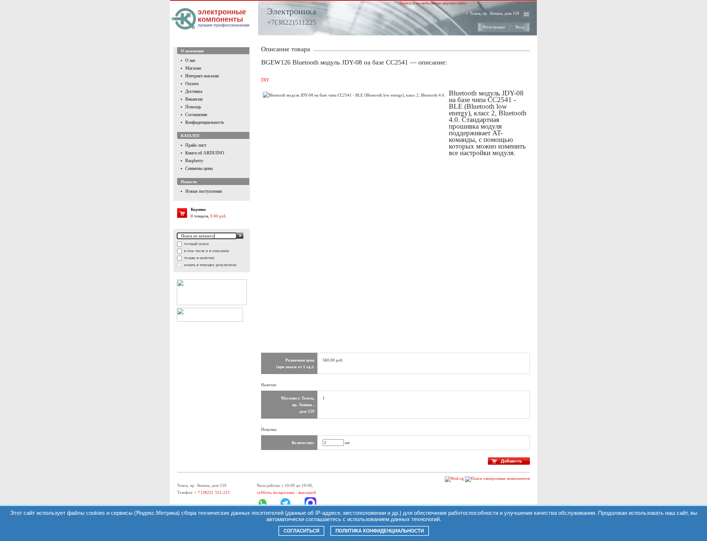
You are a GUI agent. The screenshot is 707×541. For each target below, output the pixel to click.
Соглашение (196, 114)
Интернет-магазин (202, 75)
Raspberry (194, 160)
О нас (190, 60)
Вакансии (194, 99)
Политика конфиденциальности (379, 531)
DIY (265, 80)
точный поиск (196, 243)
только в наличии (198, 257)
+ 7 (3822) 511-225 (212, 492)
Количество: (303, 442)
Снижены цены (199, 168)
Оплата (191, 83)
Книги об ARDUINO (204, 153)
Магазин (193, 68)
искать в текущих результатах (210, 264)
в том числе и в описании (206, 250)
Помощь (193, 106)
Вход (520, 27)
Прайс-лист (195, 145)
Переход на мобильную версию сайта (433, 3)
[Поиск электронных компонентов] (497, 478)
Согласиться (301, 531)
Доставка (193, 91)
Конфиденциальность (204, 122)
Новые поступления (203, 191)
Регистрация (494, 27)
